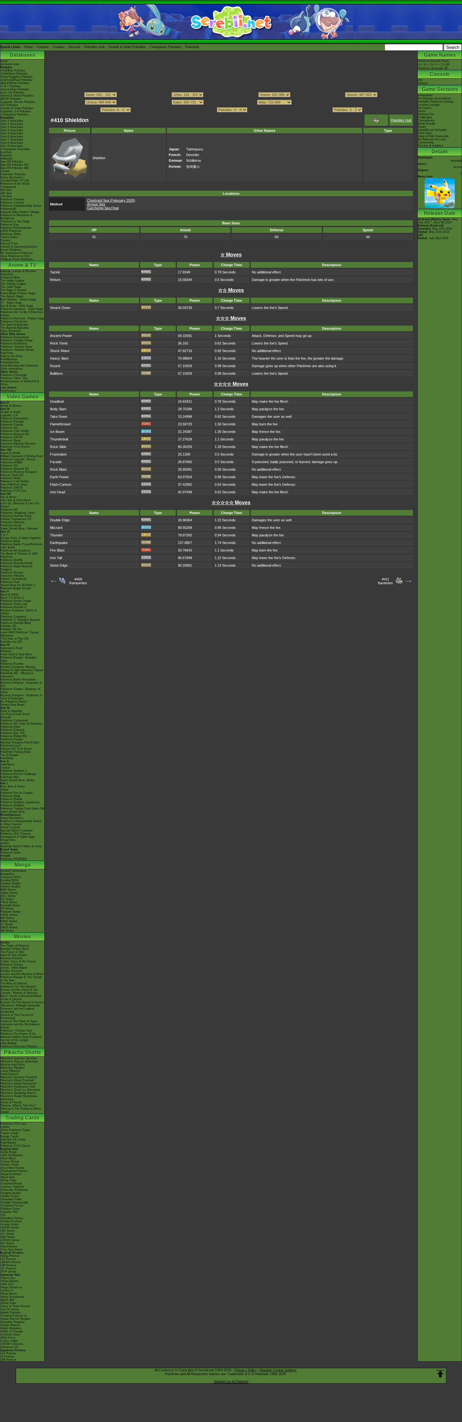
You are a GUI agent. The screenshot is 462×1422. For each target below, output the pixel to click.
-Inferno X (6, 1290)
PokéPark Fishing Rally (15, 751)
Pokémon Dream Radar (15, 600)
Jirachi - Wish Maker (13, 967)
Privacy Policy (246, 1370)
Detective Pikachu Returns (18, 443)
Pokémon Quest (10, 525)
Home (28, 47)
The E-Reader (9, 755)
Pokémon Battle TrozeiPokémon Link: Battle (21, 546)
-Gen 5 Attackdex (11, 133)
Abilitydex (6, 158)
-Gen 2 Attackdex (11, 124)
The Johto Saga (10, 286)
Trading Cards (22, 1117)
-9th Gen (6, 190)
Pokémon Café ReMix (14, 431)
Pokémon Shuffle (11, 560)
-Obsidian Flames (11, 1218)
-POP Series (8, 1271)
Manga (22, 864)
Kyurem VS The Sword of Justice (22, 1002)
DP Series (7, 908)
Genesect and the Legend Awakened (17, 1010)
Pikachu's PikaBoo (12, 1067)
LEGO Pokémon (10, 230)
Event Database (10, 249)
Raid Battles (8, 1142)
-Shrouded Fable (11, 1199)
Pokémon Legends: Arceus (18, 459)
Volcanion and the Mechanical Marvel (19, 1026)
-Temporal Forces (11, 1205)
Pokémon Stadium (12, 805)
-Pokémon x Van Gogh (15, 221)
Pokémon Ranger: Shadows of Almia (20, 690)
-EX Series (7, 1243)
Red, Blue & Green (12, 786)
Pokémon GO (9, 427)
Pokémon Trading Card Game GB (22, 808)
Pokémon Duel (9, 582)
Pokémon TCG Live (13, 490)
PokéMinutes (8, 359)
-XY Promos (8, 1268)
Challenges (425, 117)
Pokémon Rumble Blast (15, 622)
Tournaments (426, 120)
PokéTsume (8, 390)
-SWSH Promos (10, 1262)
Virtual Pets (7, 840)
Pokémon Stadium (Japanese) (20, 802)
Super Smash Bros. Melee (17, 780)
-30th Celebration (11, 1155)
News (4, 61)
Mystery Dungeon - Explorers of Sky (21, 684)
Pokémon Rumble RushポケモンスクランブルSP (434, 64)
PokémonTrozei (10, 745)
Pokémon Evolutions (13, 343)
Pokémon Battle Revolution (18, 679)
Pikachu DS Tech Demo (16, 748)
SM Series (7, 930)
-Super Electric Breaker (15, 1318)
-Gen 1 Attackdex (11, 120)
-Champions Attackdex (15, 149)
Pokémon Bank (10, 541)
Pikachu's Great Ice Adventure (20, 1089)
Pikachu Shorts (22, 1052)
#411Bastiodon (385, 581)
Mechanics (425, 107)
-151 (3, 1215)
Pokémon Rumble (12, 663)
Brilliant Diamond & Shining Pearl (21, 456)
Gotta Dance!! (9, 1074)
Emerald (5, 717)
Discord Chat (9, 243)
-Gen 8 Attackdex (11, 142)
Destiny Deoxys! (11, 970)
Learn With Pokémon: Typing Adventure (19, 634)
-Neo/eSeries (8, 1246)
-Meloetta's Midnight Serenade (20, 1005)
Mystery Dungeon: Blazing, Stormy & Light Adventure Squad (21, 668)
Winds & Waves (10, 405)
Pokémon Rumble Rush (15, 516)
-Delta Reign (8, 1152)
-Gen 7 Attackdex (11, 139)
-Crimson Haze (10, 1334)
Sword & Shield (10, 453)
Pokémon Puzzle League (16, 792)
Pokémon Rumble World (16, 563)
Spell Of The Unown (13, 955)
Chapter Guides (10, 883)
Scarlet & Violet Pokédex (127, 47)
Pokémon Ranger (11, 739)
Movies (22, 936)
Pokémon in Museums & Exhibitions (16, 217)
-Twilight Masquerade (14, 1202)
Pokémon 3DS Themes (15, 833)
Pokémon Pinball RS (13, 736)
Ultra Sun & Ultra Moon (15, 500)
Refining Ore (426, 114)
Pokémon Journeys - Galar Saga (21, 309)
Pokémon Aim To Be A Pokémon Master (21, 314)
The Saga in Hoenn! (13, 290)
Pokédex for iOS (11, 641)
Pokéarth (192, 47)
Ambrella (456, 160)
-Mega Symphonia (12, 1296)
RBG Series (8, 889)
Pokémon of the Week (15, 183)
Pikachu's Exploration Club (17, 1086)
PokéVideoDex (9, 362)
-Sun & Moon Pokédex (15, 89)
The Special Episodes (14, 324)
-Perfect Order (9, 1164)
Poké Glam (425, 133)
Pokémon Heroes (11, 964)
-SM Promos (8, 1265)
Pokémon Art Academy (15, 550)
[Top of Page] (440, 1374)
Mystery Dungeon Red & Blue (19, 742)
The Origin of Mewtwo (14, 945)
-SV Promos (8, 1259)
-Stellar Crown (9, 1196)
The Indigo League (12, 280)
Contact (58, 47)
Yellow (4, 789)
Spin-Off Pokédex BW (14, 168)
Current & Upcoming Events (18, 246)
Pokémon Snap (10, 796)
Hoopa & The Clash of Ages (18, 1021)
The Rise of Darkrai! (13, 983)
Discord (74, 47)
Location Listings (429, 104)
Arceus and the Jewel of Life (19, 989)
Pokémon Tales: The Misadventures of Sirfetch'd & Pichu (19, 381)
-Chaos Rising (9, 1161)
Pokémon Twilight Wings (16, 340)
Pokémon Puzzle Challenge (18, 773)
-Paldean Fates (10, 1208)
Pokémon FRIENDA (13, 858)
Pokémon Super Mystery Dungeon (16, 568)
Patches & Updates (430, 145)
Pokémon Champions (14, 418)
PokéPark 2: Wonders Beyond (20, 619)
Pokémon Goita (10, 852)
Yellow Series (9, 892)
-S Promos (7, 1356)
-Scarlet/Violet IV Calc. (15, 180)
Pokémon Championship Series (20, 205)
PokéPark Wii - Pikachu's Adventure (16, 675)
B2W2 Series (8, 921)
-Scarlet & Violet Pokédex (17, 108)
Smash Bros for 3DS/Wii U (18, 585)
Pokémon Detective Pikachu (18, 1046)
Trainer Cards (9, 1133)
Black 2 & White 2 (12, 597)
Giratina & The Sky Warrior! (18, 986)
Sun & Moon (8, 497)
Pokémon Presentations (15, 227)
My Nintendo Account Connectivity (432, 141)
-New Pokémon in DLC (15, 256)
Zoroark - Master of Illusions (18, 992)
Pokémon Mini (9, 777)
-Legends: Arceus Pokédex (18, 102)
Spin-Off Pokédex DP (14, 164)
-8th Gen (6, 193)
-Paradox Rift (9, 1211)
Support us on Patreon (231, 1381)
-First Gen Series (11, 1249)
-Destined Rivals (11, 1183)
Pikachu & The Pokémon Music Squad (20, 1110)
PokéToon (6, 353)
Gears (422, 111)
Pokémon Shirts (10, 234)
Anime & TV (22, 265)
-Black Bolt (7, 1177)
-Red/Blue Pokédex (12, 70)
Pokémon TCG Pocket (15, 446)
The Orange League (13, 283)
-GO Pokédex (9, 105)
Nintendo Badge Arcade (15, 588)
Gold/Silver (7, 764)
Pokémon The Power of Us (18, 1033)
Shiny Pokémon (10, 331)
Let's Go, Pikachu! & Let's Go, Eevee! (20, 505)
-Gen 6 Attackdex (11, 136)
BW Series (7, 918)
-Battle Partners (10, 1312)
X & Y (4, 534)
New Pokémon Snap (13, 484)
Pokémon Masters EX (14, 434)
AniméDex (7, 274)
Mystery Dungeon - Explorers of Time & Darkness (21, 697)
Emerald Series (10, 905)
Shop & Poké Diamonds (433, 136)
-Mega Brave (8, 1293)
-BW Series (7, 1237)
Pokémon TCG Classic (15, 1145)
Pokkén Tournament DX (15, 519)
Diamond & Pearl (11, 648)
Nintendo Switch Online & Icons (21, 846)
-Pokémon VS (9, 1347)
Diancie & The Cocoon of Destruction (16, 1016)
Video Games (22, 396)
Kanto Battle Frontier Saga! (18, 293)
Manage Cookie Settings (278, 1370)
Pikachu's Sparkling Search (18, 1092)
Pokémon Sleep (10, 440)
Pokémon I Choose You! (16, 1030)
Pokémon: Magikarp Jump (17, 512)
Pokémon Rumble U (13, 607)
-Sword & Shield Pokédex (16, 95)
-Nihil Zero (7, 1284)
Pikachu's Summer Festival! (18, 1077)
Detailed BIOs (9, 880)
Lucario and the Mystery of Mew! (22, 974)
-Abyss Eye (7, 1277)
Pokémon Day (9, 224)
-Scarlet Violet (9, 1224)
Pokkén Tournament (13, 578)
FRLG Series (8, 902)
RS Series (7, 899)
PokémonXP (8, 208)
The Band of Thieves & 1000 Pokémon (19, 555)
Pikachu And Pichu (12, 1064)
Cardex (5, 171)
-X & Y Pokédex (10, 86)
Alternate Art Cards (12, 1139)
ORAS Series (9, 927)
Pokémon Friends (11, 424)
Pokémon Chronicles (13, 321)
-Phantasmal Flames (13, 1171)
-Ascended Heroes (12, 1167)
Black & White (9, 594)
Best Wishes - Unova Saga (18, 299)
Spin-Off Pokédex (11, 161)
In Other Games (10, 824)
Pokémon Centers (12, 202)
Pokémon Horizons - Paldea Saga (22, 318)
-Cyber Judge (9, 1340)
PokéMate (7, 758)
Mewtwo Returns (11, 958)
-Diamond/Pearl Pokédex (16, 79)
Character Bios (10, 277)
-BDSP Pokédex (10, 98)
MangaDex (7, 874)
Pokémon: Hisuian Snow (16, 346)
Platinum (6, 651)
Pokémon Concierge (13, 375)
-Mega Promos (9, 1255)
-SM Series (7, 1230)
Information (425, 95)
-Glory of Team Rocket (15, 1306)
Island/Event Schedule (432, 130)
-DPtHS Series (9, 1240)
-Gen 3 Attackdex (11, 127)
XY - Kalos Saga (11, 302)
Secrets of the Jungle (14, 1040)
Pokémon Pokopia (12, 421)
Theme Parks (9, 237)
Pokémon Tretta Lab (13, 604)
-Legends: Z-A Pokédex (15, 111)
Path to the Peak (11, 356)
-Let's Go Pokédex (12, 92)
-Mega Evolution (10, 1174)
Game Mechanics (11, 177)
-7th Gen (6, 196)
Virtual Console (10, 827)
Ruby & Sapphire (11, 711)
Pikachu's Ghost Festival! (17, 1080)
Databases (22, 55)
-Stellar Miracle (10, 1325)
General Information (13, 870)
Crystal (5, 767)
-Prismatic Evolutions (14, 1189)
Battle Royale (426, 123)
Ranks (422, 126)
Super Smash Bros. (13, 811)
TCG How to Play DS (14, 638)
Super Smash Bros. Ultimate (19, 528)
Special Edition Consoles (16, 830)
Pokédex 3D (8, 626)
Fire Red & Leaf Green (15, 714)
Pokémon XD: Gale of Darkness (21, 723)
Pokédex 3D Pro (11, 629)
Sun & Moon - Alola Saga (16, 305)
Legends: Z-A (9, 415)
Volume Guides (10, 886)
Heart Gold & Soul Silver (16, 654)
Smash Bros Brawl (12, 704)
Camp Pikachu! (10, 1070)
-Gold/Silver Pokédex (14, 73)
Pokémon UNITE (11, 437)
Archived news (9, 64)
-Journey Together (12, 1186)
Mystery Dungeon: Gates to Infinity (18, 612)
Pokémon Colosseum (14, 720)
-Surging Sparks (10, 1193)
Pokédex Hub (94, 47)
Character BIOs (10, 877)
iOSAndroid (422, 82)
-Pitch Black (8, 1158)
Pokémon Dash (10, 726)
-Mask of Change (11, 1331)
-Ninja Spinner (9, 1281)
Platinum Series (10, 911)
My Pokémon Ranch (13, 701)
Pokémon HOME (11, 462)
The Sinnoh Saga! (12, 296)
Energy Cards (9, 1136)
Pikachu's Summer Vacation (18, 1058)
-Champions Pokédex (14, 114)
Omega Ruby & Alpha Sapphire (20, 538)
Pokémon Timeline (12, 199)
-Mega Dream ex (11, 1287)
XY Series (6, 924)
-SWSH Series (9, 1227)
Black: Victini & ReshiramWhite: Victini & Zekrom (21, 997)
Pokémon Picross (11, 572)
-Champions (8, 186)
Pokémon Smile (10, 478)
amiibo (4, 843)
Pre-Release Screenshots (434, 98)
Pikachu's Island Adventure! (18, 1083)
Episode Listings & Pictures (18, 271)
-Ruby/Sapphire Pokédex (16, 76)
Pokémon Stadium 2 (13, 770)
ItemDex (6, 152)
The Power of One (12, 952)
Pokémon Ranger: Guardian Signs (18, 659)
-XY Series (7, 1233)
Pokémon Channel (12, 729)
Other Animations (11, 368)
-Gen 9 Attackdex (11, 146)
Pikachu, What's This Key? (18, 1105)
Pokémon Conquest (13, 616)
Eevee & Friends (11, 1102)
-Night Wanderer (11, 1328)
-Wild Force (7, 1337)
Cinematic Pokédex (13, 174)
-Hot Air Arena (9, 1309)
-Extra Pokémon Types (15, 1130)
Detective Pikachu (12, 522)
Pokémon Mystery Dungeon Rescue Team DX (18, 473)
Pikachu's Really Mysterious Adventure (18, 1097)
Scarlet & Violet (10, 412)
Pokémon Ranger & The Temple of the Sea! (21, 979)
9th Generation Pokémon (16, 253)
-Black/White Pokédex (14, 83)
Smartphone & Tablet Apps (17, 836)
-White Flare (8, 1180)
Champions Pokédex (165, 47)
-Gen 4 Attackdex (11, 130)
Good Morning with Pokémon (19, 365)
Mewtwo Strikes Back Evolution (21, 1037)
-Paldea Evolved (10, 1221)
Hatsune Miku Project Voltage (19, 212)
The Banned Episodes (14, 327)
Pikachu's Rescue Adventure (19, 1061)
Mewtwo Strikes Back (14, 948)
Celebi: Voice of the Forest (18, 961)
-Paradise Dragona (12, 1322)
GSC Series (8, 896)
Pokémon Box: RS (12, 733)
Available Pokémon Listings (436, 101)
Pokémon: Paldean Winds (17, 349)
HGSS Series (9, 914)
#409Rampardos (78, 581)
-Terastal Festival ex (13, 1315)
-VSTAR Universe (11, 1344)
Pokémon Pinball (11, 799)
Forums (43, 47)
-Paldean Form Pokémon (16, 259)
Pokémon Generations (14, 337)
